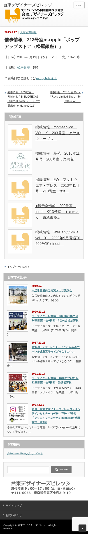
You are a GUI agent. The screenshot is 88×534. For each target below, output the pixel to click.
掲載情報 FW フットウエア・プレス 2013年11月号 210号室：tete (57, 185)
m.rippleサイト (46, 78)
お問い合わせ (14, 515)
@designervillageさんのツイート (25, 453)
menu (79, 5)
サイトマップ (14, 505)
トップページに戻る (18, 266)
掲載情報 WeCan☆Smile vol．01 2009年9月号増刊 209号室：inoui (59, 238)
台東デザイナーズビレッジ (33, 525)
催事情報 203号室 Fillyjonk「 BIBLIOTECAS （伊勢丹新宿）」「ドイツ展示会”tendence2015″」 (23, 99)
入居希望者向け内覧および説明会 (52, 290)
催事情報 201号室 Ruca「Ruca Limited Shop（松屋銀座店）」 (65, 97)
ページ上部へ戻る (82, 528)
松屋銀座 (23, 67)
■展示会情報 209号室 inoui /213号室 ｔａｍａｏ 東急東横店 (57, 211)
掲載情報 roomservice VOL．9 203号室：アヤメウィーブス (57, 133)
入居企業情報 (28, 32)
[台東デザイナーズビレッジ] (34, 14)
